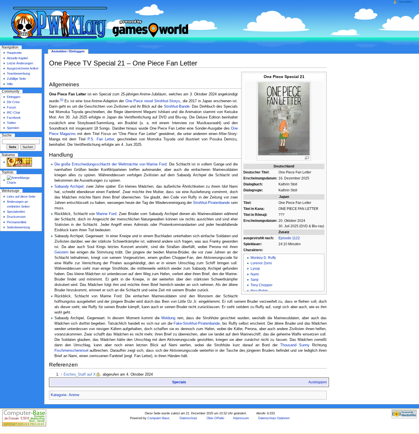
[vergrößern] (307, 157)
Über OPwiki (215, 418)
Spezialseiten (16, 211)
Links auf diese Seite (21, 196)
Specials (179, 382)
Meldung (168, 318)
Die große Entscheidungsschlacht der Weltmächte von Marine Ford (110, 164)
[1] (61, 99)
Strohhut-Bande (177, 106)
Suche (7, 135)
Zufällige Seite (16, 78)
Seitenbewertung (18, 227)
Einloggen (13, 97)
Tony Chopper (261, 285)
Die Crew (13, 102)
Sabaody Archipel (69, 187)
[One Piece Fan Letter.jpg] (284, 118)
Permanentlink (17, 222)
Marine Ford (106, 214)
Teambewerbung (18, 73)
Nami (255, 274)
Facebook (14, 117)
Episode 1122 (289, 238)
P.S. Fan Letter (101, 139)
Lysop (255, 269)
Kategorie (58, 395)
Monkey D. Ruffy (263, 258)
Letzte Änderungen (20, 63)
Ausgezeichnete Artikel (22, 68)
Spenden (13, 128)
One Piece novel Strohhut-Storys (152, 101)
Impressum (241, 418)
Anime (74, 395)
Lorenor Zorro (261, 263)
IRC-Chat (13, 112)
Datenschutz (188, 418)
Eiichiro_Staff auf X (80, 374)
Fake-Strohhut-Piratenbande (197, 324)
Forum (11, 107)
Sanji (255, 280)
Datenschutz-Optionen (274, 418)
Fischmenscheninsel (71, 351)
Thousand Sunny (295, 345)
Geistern (61, 252)
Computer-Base (158, 418)
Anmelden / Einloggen (68, 51)
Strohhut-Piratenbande (211, 203)
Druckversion (16, 216)
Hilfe (10, 84)
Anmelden (405, 1)
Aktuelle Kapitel (17, 58)
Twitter (11, 122)
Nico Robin (259, 291)
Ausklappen (317, 382)
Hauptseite (14, 52)
